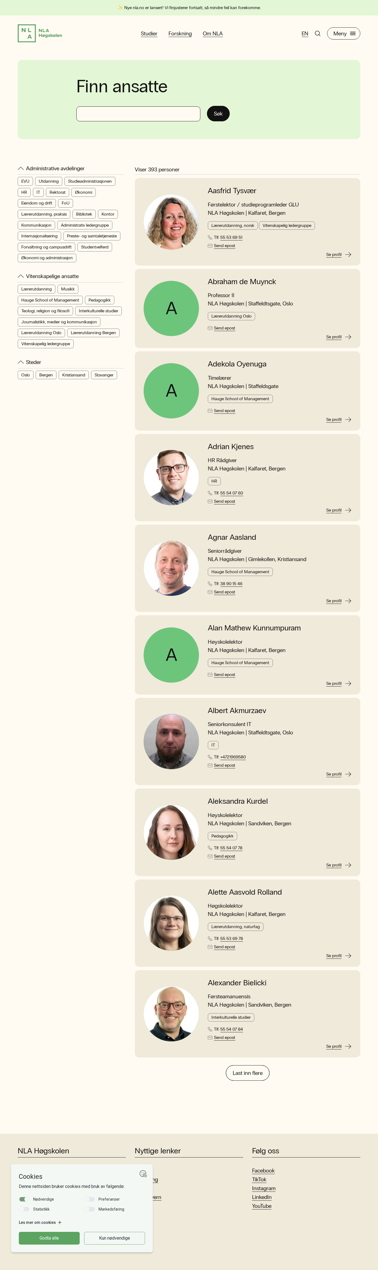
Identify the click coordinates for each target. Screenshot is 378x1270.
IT (38, 192)
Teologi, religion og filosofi (45, 310)
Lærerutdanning (36, 289)
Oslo (25, 375)
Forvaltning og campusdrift (46, 247)
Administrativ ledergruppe (85, 225)
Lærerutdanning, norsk (232, 225)
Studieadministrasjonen (90, 181)
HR (24, 192)
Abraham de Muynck (242, 281)
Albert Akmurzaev (237, 710)
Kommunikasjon (36, 225)
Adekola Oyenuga (237, 364)
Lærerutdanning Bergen (93, 332)
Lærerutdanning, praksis (44, 214)
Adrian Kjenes (231, 446)
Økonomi (83, 192)
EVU (25, 181)
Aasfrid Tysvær (232, 190)
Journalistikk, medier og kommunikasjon (59, 321)
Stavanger (104, 375)
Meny (340, 33)
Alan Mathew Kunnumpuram (254, 628)
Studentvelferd (94, 247)
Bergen (46, 375)
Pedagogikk (100, 300)
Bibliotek (84, 214)
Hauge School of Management (50, 300)
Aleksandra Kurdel (238, 801)
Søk (218, 113)
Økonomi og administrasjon (47, 257)
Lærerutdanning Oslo (41, 332)
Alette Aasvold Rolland (245, 892)
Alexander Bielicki (237, 983)
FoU (65, 203)
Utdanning (49, 181)
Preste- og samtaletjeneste (92, 236)
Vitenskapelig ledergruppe (45, 343)
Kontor (108, 214)
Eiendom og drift (36, 203)
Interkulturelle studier (98, 310)
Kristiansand (73, 375)
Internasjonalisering (39, 236)
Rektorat (58, 192)
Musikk (68, 289)
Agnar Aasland (232, 537)
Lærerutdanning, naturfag (235, 926)
